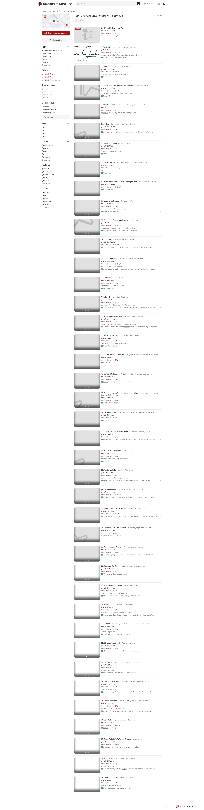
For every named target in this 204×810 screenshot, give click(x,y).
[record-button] (138, 3)
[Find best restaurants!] (52, 3)
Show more (46, 65)
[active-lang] (159, 4)
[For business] (70, 3)
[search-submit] (78, 3)
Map (57, 21)
